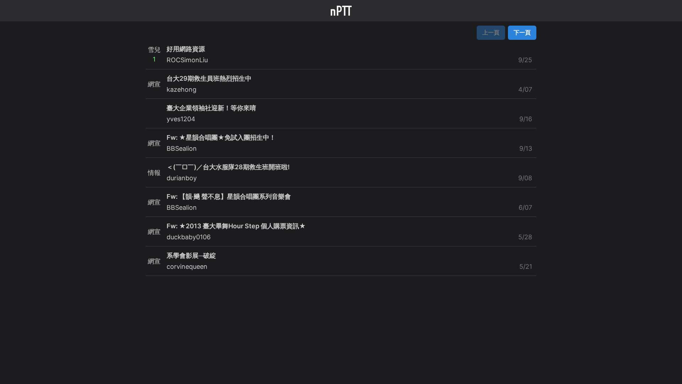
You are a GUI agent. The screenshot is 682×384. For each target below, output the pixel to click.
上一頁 (490, 32)
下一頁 (522, 32)
